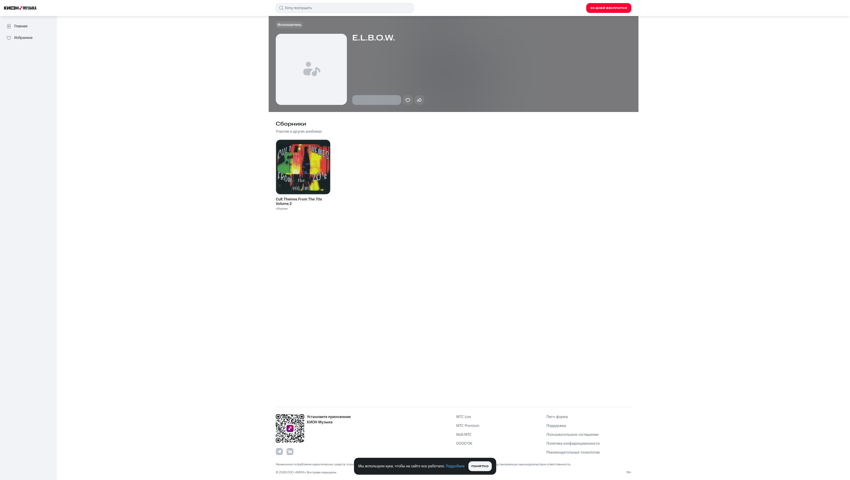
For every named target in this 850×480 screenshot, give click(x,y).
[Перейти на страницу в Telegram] (279, 451)
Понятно (479, 466)
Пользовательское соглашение (572, 434)
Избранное (23, 37)
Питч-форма (557, 417)
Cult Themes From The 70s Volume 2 (299, 201)
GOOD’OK (464, 443)
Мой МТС (464, 434)
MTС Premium (467, 425)
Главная (20, 26)
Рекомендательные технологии (573, 452)
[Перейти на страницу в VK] (290, 451)
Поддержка (556, 425)
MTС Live (463, 417)
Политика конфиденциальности (573, 443)
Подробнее (455, 466)
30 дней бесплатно (608, 8)
